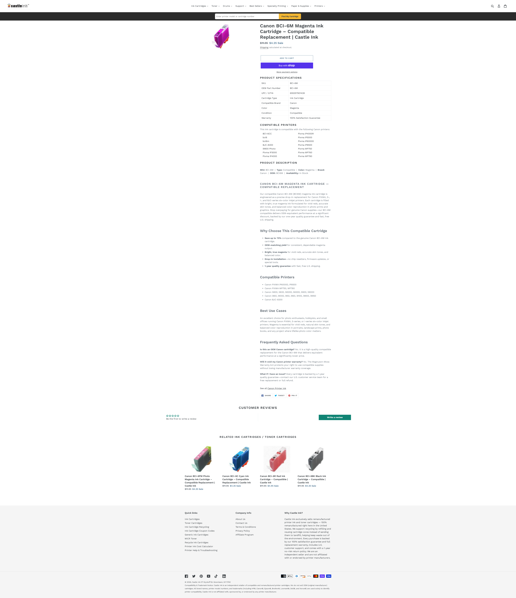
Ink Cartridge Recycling (197, 527)
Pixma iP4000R (306, 133)
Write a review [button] (335, 417)
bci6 (265, 137)
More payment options (287, 72)
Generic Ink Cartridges (196, 534)
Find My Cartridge (290, 16)
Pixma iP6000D (306, 141)
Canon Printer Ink (277, 388)
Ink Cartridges (192, 519)
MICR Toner (191, 538)
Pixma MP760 (305, 152)
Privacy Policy (243, 531)
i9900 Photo (269, 148)
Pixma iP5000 (305, 137)
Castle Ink (196, 582)
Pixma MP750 (305, 148)
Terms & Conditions (246, 527)
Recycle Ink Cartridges (196, 542)
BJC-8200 (268, 145)
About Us (240, 519)
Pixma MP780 (305, 156)
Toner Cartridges (193, 523)
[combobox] (495, 6)
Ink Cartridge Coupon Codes (199, 531)
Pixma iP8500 (305, 145)
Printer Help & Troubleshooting (201, 550)
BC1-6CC (267, 133)
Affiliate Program (245, 534)
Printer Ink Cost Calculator (199, 546)
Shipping (264, 47)
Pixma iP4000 (270, 156)
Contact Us (241, 523)
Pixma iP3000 (270, 152)
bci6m (266, 141)
